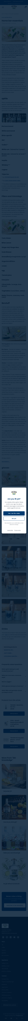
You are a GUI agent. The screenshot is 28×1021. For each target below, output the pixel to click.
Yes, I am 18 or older (14, 513)
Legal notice (10, 530)
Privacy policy (17, 530)
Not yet (14, 518)
